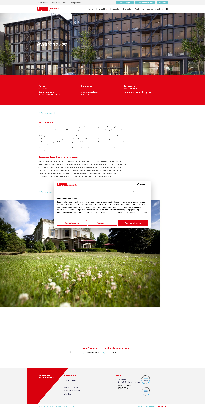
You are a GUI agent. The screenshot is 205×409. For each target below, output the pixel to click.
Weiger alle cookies (72, 223)
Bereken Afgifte (125, 3)
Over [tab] (134, 192)
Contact (162, 3)
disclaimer (72, 406)
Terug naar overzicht (48, 113)
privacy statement (61, 406)
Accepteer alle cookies (133, 223)
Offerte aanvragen (145, 3)
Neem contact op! (93, 353)
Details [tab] (102, 192)
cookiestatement (63, 215)
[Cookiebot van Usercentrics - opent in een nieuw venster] (139, 185)
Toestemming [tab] (70, 192)
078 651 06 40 (111, 353)
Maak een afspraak (125, 385)
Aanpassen (101, 223)
